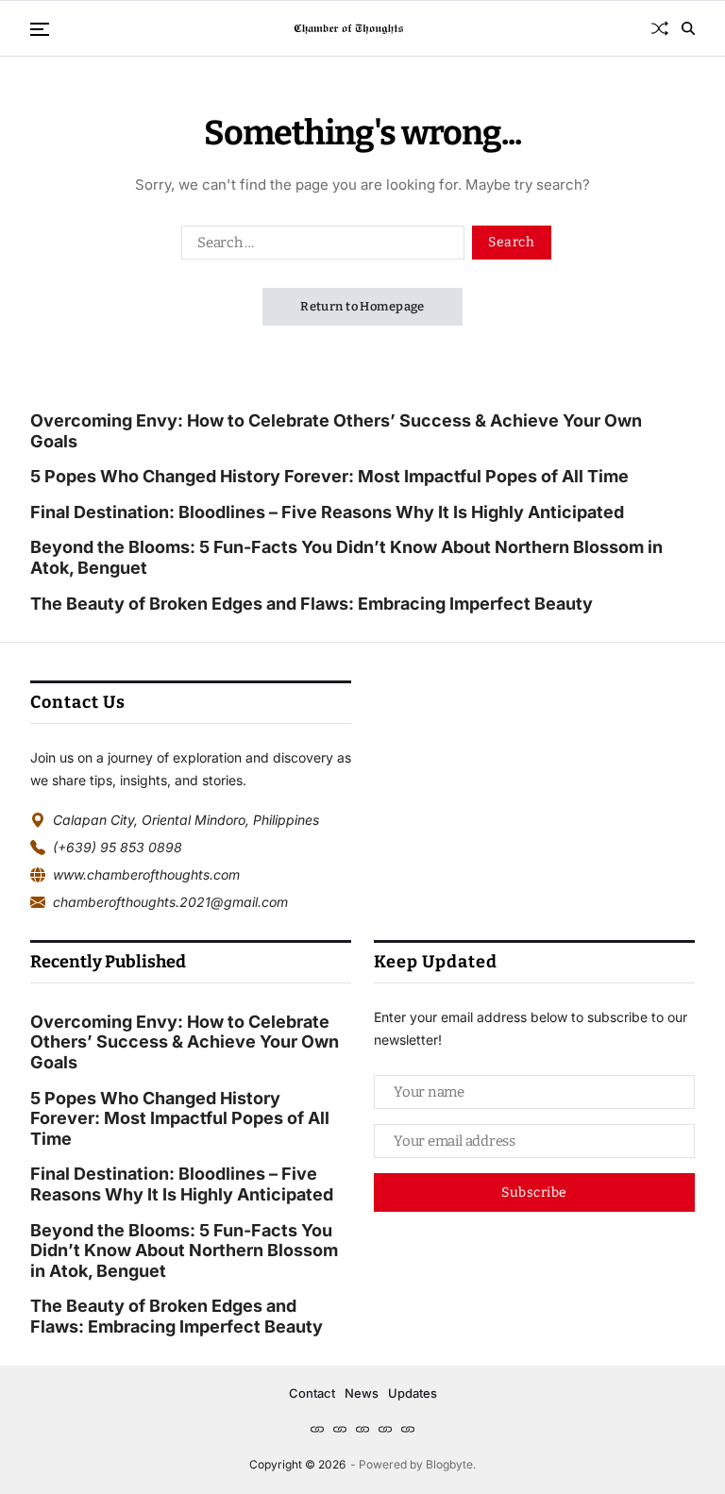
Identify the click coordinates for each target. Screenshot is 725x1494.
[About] (362, 1428)
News (362, 1393)
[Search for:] (319, 246)
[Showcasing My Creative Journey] (407, 1428)
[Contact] (385, 1428)
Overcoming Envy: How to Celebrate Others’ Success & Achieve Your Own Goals (336, 431)
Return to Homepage (362, 306)
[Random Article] (659, 28)
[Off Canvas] (39, 29)
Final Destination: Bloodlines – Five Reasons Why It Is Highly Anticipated (327, 512)
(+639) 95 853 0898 (117, 847)
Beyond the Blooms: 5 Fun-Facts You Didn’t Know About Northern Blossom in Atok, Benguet (346, 557)
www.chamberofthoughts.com (146, 874)
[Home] (317, 1428)
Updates (412, 1393)
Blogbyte (449, 1464)
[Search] (688, 28)
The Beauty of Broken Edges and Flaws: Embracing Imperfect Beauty (311, 603)
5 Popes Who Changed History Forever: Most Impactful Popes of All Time (329, 476)
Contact (312, 1393)
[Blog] (339, 1428)
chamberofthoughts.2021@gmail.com (170, 902)
